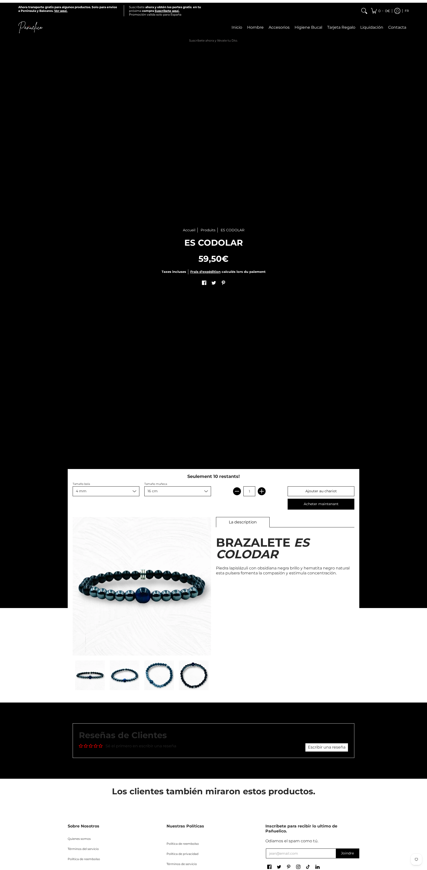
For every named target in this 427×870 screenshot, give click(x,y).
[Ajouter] (262, 491)
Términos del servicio (83, 849)
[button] (380, 11)
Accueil (189, 230)
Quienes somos (79, 839)
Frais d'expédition (205, 272)
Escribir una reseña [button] (326, 747)
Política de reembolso (84, 859)
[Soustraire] (237, 491)
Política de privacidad (182, 854)
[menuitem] (364, 11)
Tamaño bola (81, 484)
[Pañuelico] (30, 27)
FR (407, 11)
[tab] (243, 522)
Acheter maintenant (321, 504)
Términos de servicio (182, 864)
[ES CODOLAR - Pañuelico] (90, 675)
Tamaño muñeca (155, 484)
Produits (208, 230)
